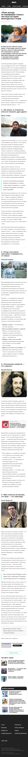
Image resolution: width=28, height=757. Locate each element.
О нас (3, 724)
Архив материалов (21, 733)
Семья (3, 6)
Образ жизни (17, 6)
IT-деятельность (6, 733)
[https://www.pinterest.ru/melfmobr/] (17, 719)
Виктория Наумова (18, 643)
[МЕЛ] (14, 2)
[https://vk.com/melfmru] (10, 719)
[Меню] (25, 2)
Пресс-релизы (19, 727)
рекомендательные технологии (13, 753)
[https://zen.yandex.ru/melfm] (6, 719)
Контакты (18, 724)
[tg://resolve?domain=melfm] (2, 719)
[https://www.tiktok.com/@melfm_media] (14, 719)
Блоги (3, 10)
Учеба (9, 6)
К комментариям (14, 652)
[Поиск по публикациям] (2, 2)
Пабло (17, 730)
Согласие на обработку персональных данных (10, 749)
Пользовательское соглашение (7, 748)
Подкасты (4, 730)
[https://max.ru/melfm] (25, 719)
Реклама (4, 727)
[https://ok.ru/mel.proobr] (21, 719)
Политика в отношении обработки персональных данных (13, 750)
